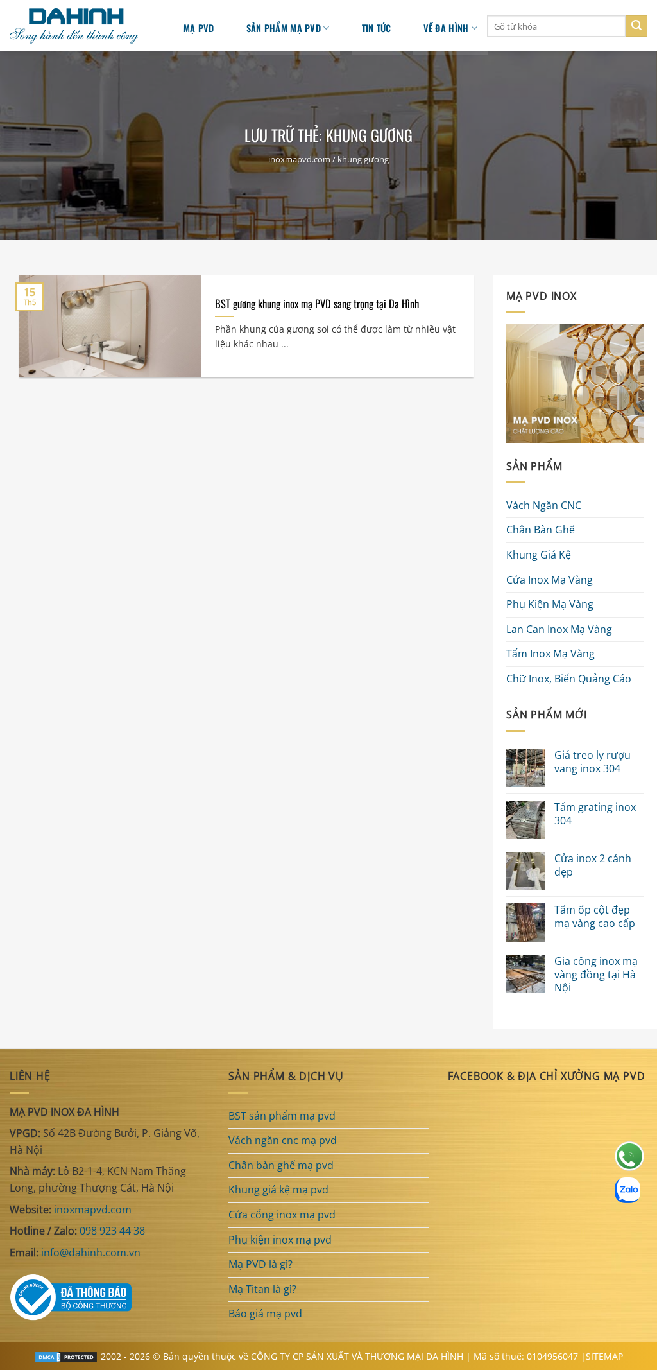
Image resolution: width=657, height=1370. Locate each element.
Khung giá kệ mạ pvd (278, 1190)
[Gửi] (636, 26)
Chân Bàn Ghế (540, 530)
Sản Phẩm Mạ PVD (283, 28)
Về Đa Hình (446, 28)
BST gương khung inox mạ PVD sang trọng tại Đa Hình (317, 304)
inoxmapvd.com (299, 159)
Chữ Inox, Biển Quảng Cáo (568, 679)
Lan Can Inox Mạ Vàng (559, 629)
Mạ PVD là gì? (260, 1264)
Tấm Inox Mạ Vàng (550, 654)
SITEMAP (604, 1356)
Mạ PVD (198, 28)
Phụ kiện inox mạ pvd (280, 1240)
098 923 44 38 (112, 1231)
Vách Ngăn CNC (543, 505)
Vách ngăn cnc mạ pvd (282, 1140)
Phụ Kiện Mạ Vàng (549, 605)
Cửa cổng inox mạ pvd (282, 1215)
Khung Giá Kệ (538, 555)
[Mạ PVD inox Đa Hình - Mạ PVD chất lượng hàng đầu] (80, 26)
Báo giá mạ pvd (265, 1313)
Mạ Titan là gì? (262, 1289)
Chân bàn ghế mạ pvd (281, 1165)
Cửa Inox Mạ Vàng (549, 580)
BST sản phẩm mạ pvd (282, 1116)
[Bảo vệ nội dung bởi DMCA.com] (66, 1356)
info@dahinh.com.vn (91, 1252)
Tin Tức (376, 28)
